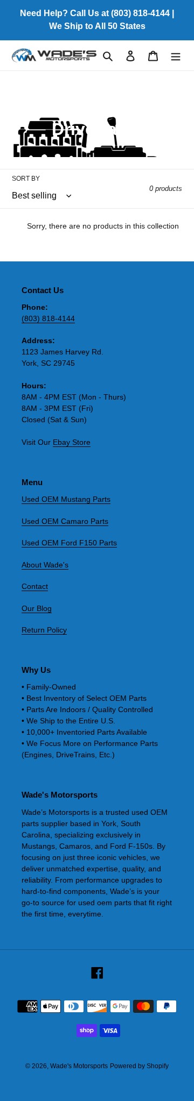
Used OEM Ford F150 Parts (69, 542)
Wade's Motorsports (79, 1066)
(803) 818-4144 (48, 318)
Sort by (26, 178)
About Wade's (45, 564)
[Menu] (175, 55)
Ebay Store (72, 442)
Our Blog (37, 608)
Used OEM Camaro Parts (65, 521)
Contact (35, 586)
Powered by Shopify (139, 1066)
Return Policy (44, 630)
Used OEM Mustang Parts (66, 499)
